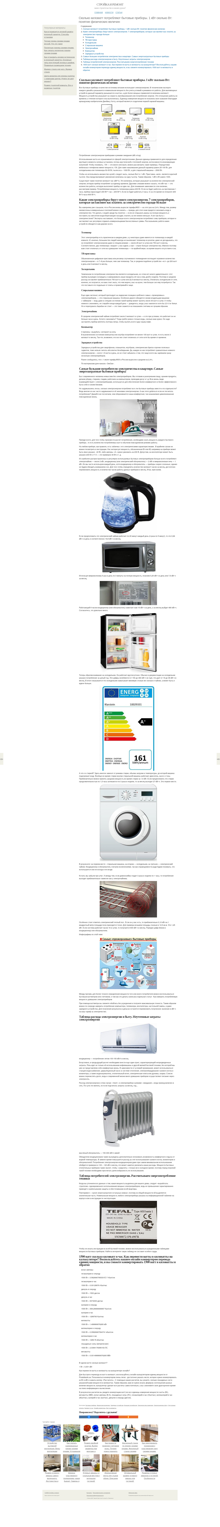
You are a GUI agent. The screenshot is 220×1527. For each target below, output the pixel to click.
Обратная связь (133, 1493)
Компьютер (90, 51)
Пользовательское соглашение (101, 1493)
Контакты (89, 1493)
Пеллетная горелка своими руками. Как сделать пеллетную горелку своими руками (59, 50)
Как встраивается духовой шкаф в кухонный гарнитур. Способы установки (58, 34)
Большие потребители (130, 1405)
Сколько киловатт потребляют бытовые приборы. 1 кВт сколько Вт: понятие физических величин (124, 29)
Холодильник (90, 42)
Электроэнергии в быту (161, 1405)
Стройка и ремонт (110, 4)
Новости (109, 12)
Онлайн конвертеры (100, 1408)
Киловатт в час (88, 1408)
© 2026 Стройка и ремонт (52, 1493)
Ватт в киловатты (111, 1408)
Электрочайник (91, 48)
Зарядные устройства (94, 53)
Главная (98, 12)
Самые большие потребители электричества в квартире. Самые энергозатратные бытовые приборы (126, 56)
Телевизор (89, 37)
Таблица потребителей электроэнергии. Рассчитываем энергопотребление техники (118, 62)
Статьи (119, 12)
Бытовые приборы (91, 1405)
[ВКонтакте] (89, 1417)
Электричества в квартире (145, 1405)
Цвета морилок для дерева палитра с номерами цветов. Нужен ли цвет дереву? (59, 78)
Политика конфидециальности (95, 1495)
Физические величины (103, 1405)
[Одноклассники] (128, 1417)
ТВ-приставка (91, 40)
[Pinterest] (108, 1417)
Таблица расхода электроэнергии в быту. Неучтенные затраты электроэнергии (116, 59)
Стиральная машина (94, 45)
